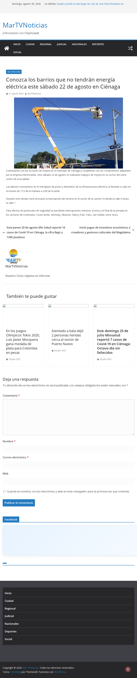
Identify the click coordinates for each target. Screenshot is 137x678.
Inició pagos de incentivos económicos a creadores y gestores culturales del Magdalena (100, 230)
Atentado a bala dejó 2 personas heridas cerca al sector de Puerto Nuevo (67, 337)
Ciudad (30, 44)
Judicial (62, 44)
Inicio (17, 44)
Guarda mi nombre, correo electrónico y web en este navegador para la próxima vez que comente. (68, 491)
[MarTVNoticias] (7, 48)
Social (17, 52)
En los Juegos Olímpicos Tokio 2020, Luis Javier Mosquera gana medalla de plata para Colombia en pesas (23, 342)
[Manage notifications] (128, 669)
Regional (46, 44)
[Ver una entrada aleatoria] (130, 48)
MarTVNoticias (25, 25)
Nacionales (79, 44)
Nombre (9, 441)
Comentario (11, 395)
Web (5, 473)
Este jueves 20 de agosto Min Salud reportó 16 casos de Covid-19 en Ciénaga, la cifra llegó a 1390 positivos (36, 232)
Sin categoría (13, 72)
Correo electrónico (16, 457)
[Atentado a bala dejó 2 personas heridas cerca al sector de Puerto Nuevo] (68, 306)
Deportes (98, 44)
